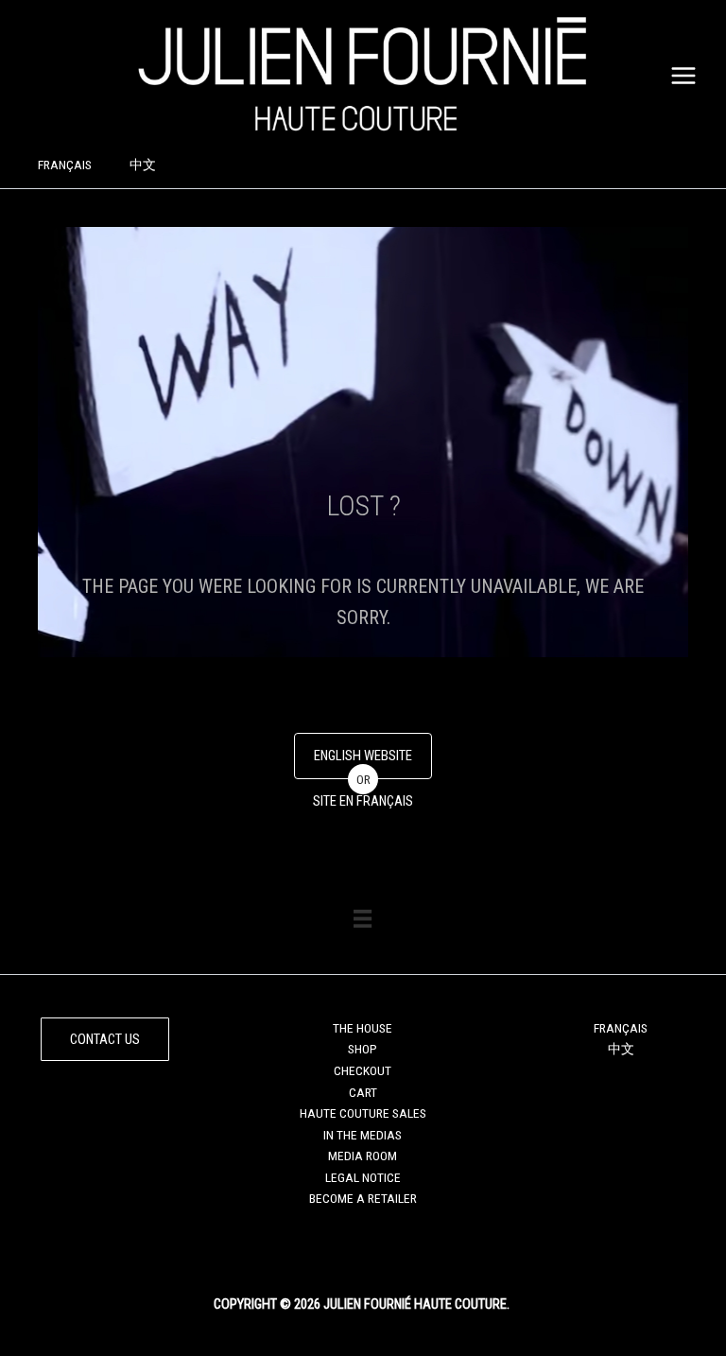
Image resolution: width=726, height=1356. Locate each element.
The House (362, 1027)
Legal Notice (363, 1177)
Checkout (362, 1070)
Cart (363, 1092)
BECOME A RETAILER (363, 1198)
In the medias (362, 1134)
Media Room (362, 1155)
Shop (362, 1048)
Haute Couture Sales (363, 1113)
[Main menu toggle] (684, 75)
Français (65, 164)
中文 (143, 164)
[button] (105, 1039)
